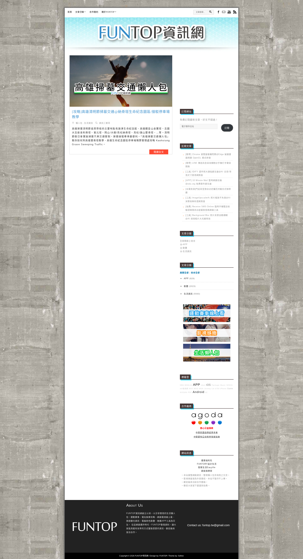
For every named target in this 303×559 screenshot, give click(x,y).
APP (185, 244)
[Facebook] (218, 12)
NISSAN (183, 392)
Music (223, 385)
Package (216, 385)
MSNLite (188, 385)
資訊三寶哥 (104, 123)
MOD (196, 389)
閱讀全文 (159, 152)
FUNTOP (163, 556)
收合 (193, 241)
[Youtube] (229, 12)
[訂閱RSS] (235, 12)
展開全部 (184, 272)
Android (198, 392)
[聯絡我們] (224, 12)
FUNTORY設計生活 (207, 464)
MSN (201, 389)
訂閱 (227, 128)
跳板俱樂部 (206, 471)
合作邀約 (93, 12)
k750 (217, 389)
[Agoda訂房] (206, 424)
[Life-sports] (206, 321)
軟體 (185, 248)
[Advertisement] (207, 77)
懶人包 (79, 123)
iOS (208, 385)
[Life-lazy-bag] (206, 361)
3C (206, 392)
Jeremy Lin (209, 389)
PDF (190, 392)
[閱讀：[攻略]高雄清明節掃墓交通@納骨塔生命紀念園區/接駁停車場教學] (121, 81)
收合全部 (195, 272)
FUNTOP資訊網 (151, 36)
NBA (182, 385)
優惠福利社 (206, 460)
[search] (210, 11)
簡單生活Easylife (206, 467)
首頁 (70, 12)
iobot (203, 385)
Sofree (181, 556)
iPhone (223, 389)
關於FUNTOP (108, 12)
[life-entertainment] (206, 341)
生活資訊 (88, 123)
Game (230, 388)
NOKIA (229, 385)
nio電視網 (184, 389)
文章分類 (79, 12)
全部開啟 (184, 241)
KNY (191, 389)
